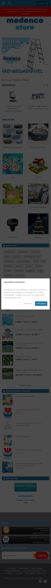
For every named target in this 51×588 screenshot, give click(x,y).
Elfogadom (42, 303)
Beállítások (28, 303)
